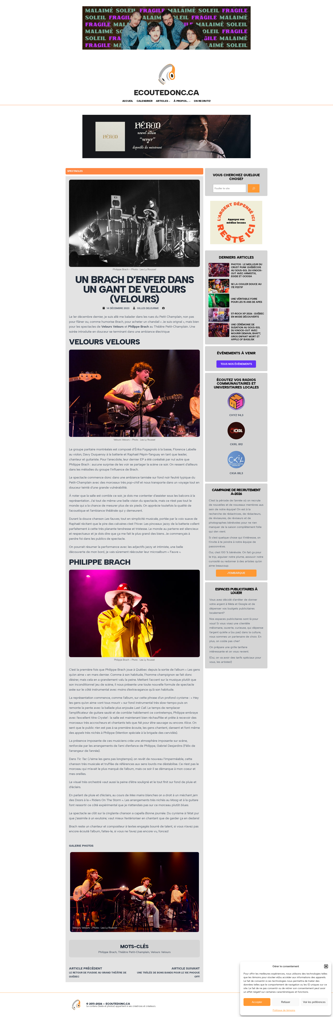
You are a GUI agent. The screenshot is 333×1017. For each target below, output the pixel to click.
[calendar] (105, 308)
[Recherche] (253, 188)
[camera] (164, 308)
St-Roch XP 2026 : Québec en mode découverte (247, 315)
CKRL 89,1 (236, 444)
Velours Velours (161, 952)
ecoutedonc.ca (166, 92)
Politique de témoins (284, 1010)
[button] (326, 966)
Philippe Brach (107, 952)
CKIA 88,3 (236, 473)
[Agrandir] (195, 354)
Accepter (257, 1002)
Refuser (285, 1002)
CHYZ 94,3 (236, 415)
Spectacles (75, 171)
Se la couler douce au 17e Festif (246, 286)
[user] (135, 308)
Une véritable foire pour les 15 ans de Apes (246, 300)
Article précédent (85, 968)
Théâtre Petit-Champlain (133, 952)
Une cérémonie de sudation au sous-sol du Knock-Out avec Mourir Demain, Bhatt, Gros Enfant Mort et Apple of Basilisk (246, 332)
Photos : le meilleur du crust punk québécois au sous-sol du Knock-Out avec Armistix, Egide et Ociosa (246, 270)
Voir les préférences (314, 1002)
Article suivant (186, 968)
